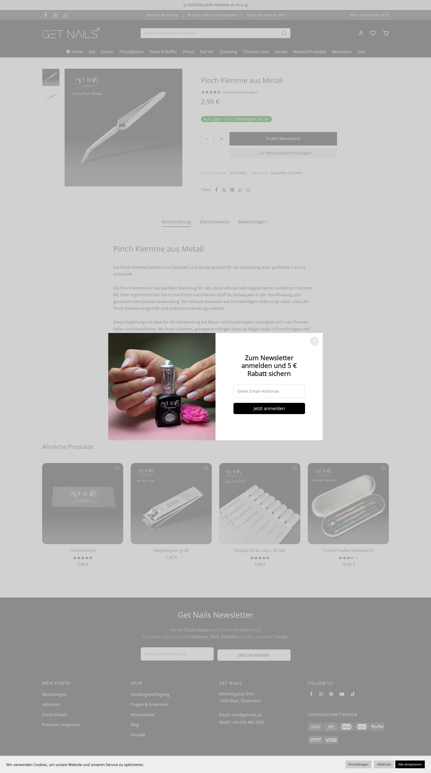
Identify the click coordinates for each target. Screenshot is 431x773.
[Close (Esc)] (314, 341)
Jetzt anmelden (269, 408)
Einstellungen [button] (358, 764)
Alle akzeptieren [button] (410, 764)
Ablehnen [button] (384, 764)
